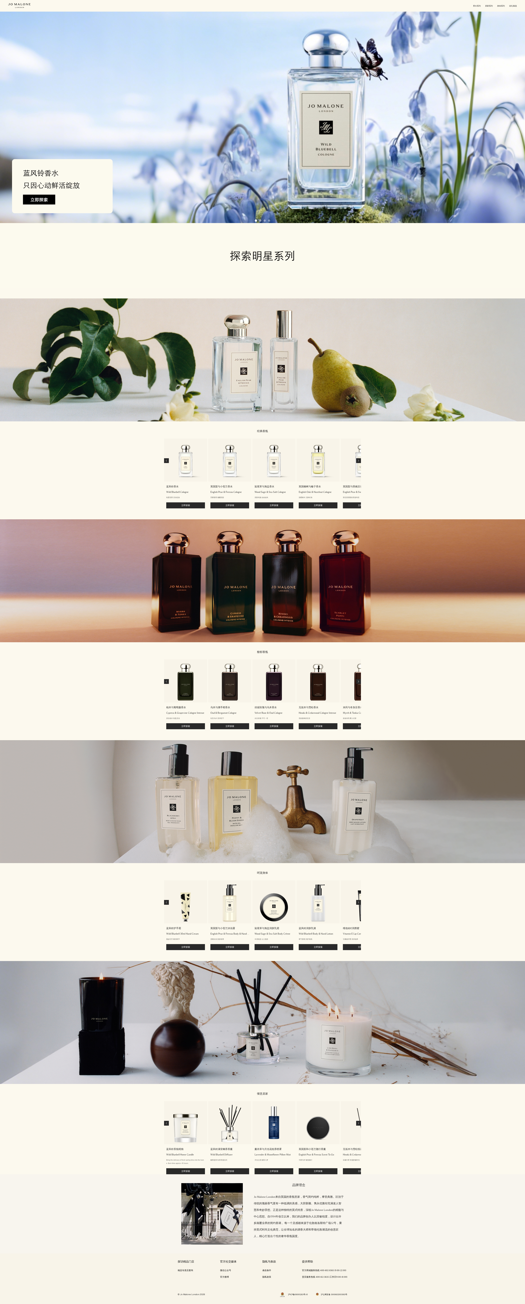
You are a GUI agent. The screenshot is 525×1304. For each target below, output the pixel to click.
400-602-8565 (327, 1270)
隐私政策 (266, 1277)
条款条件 (266, 1270)
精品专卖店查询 (185, 1270)
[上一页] (166, 460)
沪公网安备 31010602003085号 (334, 1295)
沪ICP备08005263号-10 (298, 1295)
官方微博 (224, 1277)
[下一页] (358, 460)
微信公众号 (225, 1270)
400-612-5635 (322, 1277)
